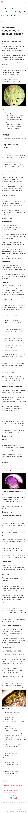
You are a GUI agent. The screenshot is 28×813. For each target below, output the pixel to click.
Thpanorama (7, 2)
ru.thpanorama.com (12, 809)
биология (5, 780)
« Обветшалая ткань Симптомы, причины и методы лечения (12, 786)
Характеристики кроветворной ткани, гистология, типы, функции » (11, 791)
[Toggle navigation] (25, 2)
